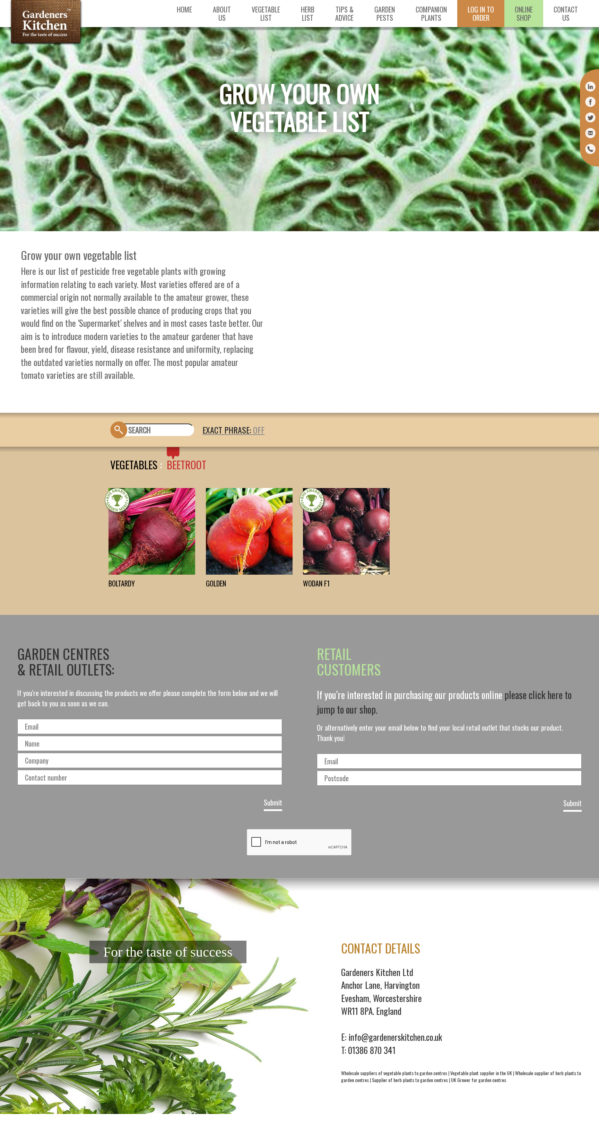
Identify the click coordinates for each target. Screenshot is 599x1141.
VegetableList (266, 13)
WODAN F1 (316, 583)
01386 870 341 (372, 1050)
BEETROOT (186, 464)
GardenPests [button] (384, 13)
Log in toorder (481, 13)
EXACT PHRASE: (227, 430)
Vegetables (133, 464)
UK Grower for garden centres (478, 1079)
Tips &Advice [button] (344, 13)
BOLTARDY (121, 583)
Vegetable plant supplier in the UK (481, 1073)
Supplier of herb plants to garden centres (410, 1079)
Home (184, 9)
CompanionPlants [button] (431, 13)
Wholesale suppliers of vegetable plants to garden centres (394, 1073)
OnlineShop (524, 13)
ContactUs (566, 13)
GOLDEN (216, 583)
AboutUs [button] (222, 13)
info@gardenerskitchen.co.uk (395, 1036)
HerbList (307, 13)
